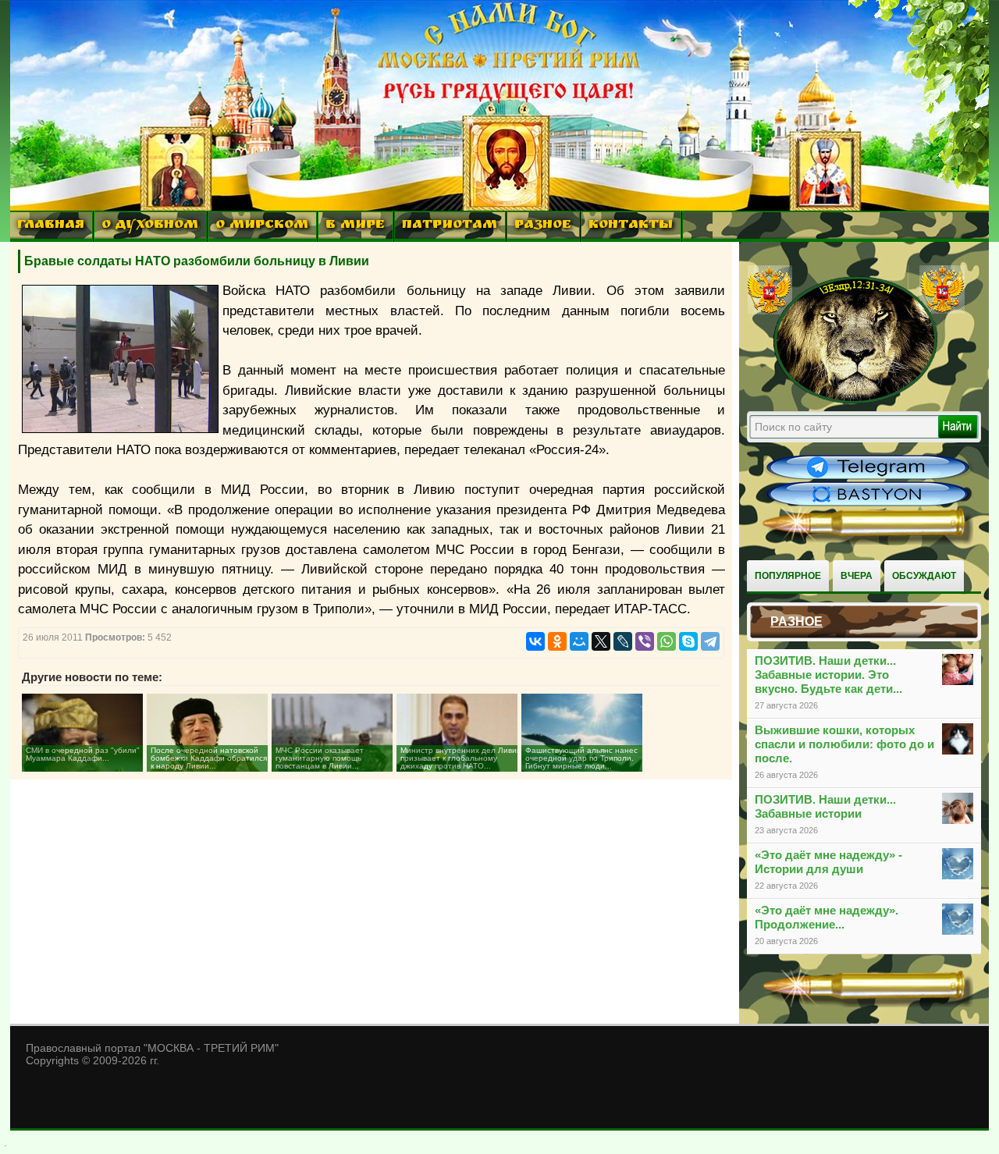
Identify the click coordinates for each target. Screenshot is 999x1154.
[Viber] (644, 641)
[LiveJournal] (622, 641)
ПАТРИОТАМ (449, 225)
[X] (601, 641)
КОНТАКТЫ (630, 225)
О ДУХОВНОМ (149, 225)
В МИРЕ (355, 225)
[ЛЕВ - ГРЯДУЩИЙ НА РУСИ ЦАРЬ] (856, 400)
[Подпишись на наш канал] (868, 477)
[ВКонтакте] (535, 641)
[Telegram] (710, 641)
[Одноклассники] (557, 641)
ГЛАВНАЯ (50, 225)
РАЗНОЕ (542, 225)
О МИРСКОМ (261, 225)
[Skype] (688, 641)
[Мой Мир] (579, 641)
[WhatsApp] (666, 641)
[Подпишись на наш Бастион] (868, 504)
